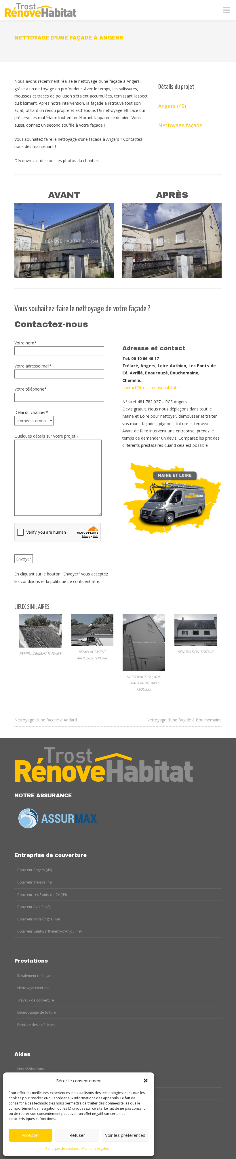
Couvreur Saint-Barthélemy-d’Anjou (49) (49, 931)
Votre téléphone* (30, 389)
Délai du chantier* (31, 412)
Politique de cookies (62, 1148)
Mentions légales (95, 1148)
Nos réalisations (30, 1068)
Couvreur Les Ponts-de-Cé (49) (42, 894)
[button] (146, 1080)
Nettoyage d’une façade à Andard (45, 720)
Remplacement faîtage (40, 653)
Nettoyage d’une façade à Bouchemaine (184, 720)
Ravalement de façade (35, 975)
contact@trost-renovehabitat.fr (151, 387)
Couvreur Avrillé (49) (33, 906)
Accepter (30, 1135)
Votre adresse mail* (33, 366)
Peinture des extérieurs (36, 1024)
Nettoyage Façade (143, 676)
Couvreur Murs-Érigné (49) (38, 919)
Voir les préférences (125, 1135)
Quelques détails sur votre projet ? (46, 436)
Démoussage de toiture (36, 1012)
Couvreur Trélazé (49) (34, 882)
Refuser (77, 1135)
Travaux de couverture (35, 1000)
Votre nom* (25, 343)
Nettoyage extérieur (33, 987)
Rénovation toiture (196, 651)
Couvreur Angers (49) (34, 869)
